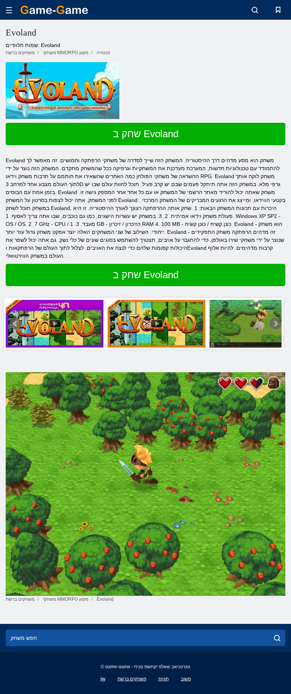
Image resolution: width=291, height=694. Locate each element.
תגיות (163, 678)
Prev (15, 324)
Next (275, 324)
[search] (277, 638)
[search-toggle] (255, 10)
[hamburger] (9, 10)
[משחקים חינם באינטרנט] (54, 10)
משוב (186, 678)
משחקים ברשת (131, 678)
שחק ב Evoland (145, 133)
